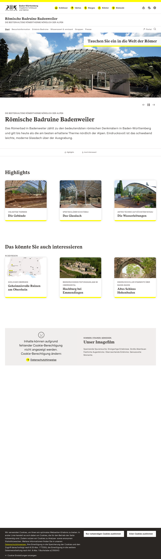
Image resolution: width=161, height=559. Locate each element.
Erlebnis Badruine (40, 29)
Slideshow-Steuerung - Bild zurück (143, 105)
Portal (149, 29)
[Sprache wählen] (154, 8)
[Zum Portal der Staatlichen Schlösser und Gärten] (21, 8)
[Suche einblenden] (155, 29)
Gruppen (79, 29)
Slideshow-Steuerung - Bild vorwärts (153, 105)
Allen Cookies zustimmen (141, 534)
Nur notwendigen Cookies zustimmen (103, 534)
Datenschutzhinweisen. (16, 544)
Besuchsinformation (21, 29)
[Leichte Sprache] (143, 8)
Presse (88, 29)
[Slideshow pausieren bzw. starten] (148, 105)
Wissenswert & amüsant (61, 29)
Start (7, 29)
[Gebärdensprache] (149, 8)
